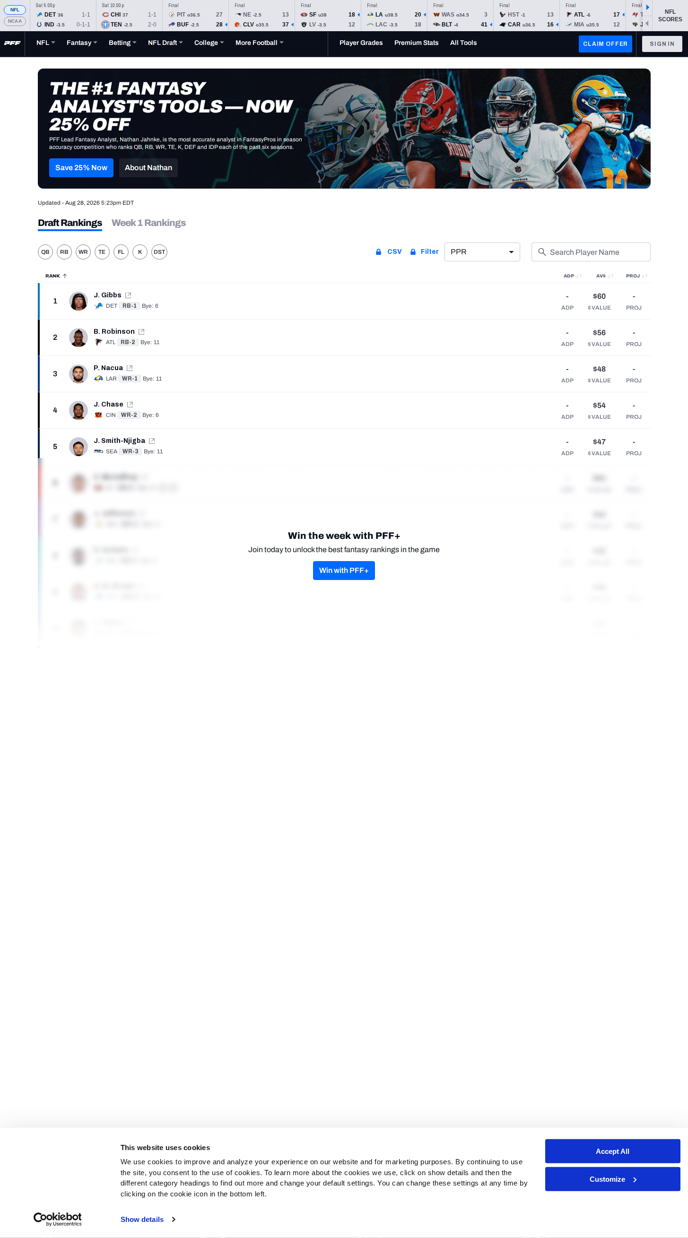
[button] (81, 168)
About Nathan (148, 168)
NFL (15, 9)
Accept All (612, 1151)
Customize (607, 1179)
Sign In (662, 44)
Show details (142, 1219)
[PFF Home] (12, 44)
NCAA (15, 21)
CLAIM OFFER (605, 44)
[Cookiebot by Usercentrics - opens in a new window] (57, 1219)
